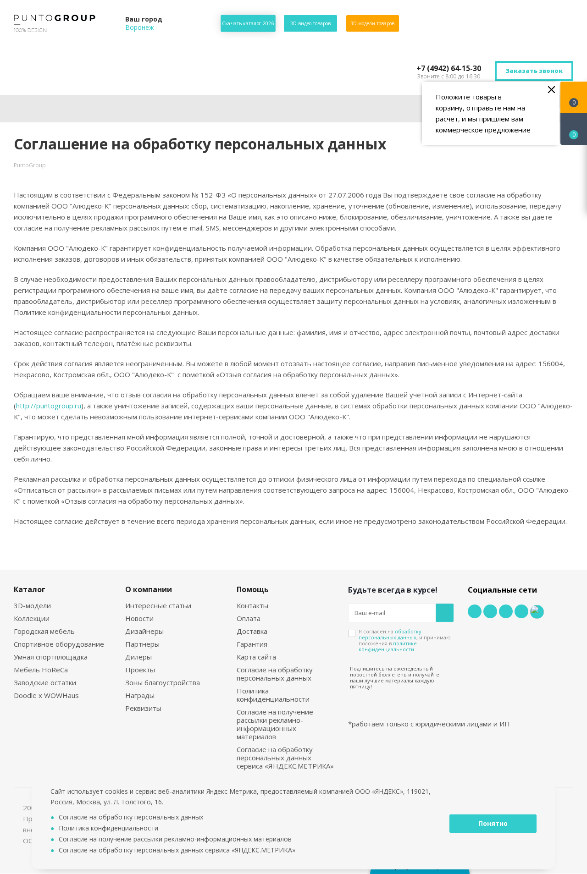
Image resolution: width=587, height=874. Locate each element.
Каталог (29, 589)
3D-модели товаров (372, 23)
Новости (139, 618)
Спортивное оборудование (59, 644)
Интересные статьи (158, 605)
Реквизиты (143, 708)
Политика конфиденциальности (273, 695)
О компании (148, 589)
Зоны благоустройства (162, 682)
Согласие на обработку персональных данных (275, 673)
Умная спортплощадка (51, 656)
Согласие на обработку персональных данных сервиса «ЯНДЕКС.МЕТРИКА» (285, 757)
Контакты (252, 605)
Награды (140, 695)
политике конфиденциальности (388, 646)
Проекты (140, 669)
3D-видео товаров (310, 23)
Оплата (248, 618)
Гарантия (252, 644)
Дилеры (138, 656)
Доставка (252, 631)
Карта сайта (256, 656)
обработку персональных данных (390, 634)
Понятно (493, 823)
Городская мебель (44, 631)
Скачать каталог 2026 (248, 23)
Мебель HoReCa (41, 669)
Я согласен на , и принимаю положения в (405, 640)
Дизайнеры (144, 631)
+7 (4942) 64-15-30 (448, 68)
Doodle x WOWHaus (46, 695)
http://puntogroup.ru (48, 405)
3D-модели (32, 605)
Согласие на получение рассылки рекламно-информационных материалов (275, 724)
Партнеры (142, 644)
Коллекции (32, 618)
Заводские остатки (45, 682)
